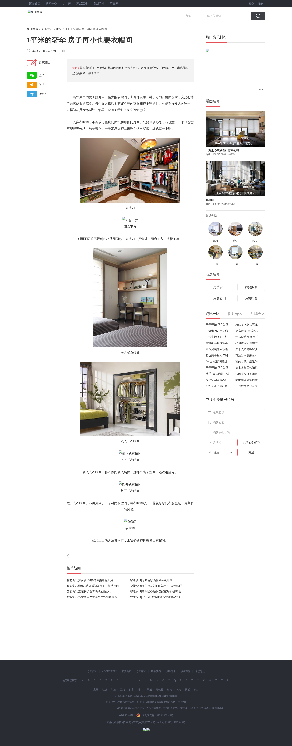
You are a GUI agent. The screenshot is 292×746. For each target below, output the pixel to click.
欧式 (255, 240)
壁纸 (149, 689)
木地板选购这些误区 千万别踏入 (219, 343)
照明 (187, 689)
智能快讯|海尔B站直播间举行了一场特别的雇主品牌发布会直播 (105, 585)
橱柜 (169, 689)
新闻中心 (51, 3)
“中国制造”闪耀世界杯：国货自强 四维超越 (219, 361)
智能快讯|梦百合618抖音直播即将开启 (90, 580)
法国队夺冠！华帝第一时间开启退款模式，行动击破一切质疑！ (248, 373)
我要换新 (251, 287)
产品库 (114, 3)
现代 (215, 240)
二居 (235, 264)
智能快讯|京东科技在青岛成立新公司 (89, 591)
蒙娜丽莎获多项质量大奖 (248, 380)
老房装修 (213, 274)
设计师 (67, 3)
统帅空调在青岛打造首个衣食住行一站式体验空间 (219, 380)
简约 (235, 240)
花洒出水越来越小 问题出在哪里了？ (248, 355)
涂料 (140, 689)
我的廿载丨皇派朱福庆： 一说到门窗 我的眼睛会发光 (248, 361)
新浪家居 (32, 29)
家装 (59, 29)
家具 (95, 689)
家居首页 (34, 3)
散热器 (159, 689)
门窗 (131, 689)
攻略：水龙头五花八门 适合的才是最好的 (248, 324)
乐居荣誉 (141, 671)
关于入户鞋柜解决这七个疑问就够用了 (248, 349)
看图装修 (98, 3)
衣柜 (178, 689)
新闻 (188, 15)
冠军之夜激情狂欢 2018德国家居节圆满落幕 (219, 386)
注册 (260, 3)
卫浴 (122, 689)
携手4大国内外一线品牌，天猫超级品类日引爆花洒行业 (219, 373)
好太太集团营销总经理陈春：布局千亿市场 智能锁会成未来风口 (248, 367)
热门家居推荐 (69, 680)
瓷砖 (113, 689)
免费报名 (251, 298)
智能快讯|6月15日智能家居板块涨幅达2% (155, 597)
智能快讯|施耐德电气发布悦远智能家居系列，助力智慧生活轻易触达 (109, 597)
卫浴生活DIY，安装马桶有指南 (219, 336)
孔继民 (210, 200)
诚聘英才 (170, 671)
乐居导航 (200, 671)
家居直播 (82, 3)
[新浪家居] (43, 12)
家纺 (196, 689)
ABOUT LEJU (109, 671)
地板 (104, 689)
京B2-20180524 (126, 715)
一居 (215, 264)
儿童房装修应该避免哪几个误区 (219, 349)
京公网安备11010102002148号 (157, 715)
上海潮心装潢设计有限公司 (222, 150)
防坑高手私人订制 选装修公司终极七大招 (219, 355)
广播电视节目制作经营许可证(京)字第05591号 (131, 722)
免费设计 (219, 287)
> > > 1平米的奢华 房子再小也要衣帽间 (67, 29)
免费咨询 (219, 298)
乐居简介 (92, 671)
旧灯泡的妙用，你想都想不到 (219, 330)
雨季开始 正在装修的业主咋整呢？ (219, 324)
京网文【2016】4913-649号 (171, 722)
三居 (255, 264)
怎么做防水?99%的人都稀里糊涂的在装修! (248, 336)
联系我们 (156, 671)
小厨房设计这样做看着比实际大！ (248, 343)
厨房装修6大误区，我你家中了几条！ (248, 330)
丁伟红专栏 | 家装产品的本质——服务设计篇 (248, 386)
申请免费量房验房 (220, 400)
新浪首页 (126, 671)
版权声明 (185, 671)
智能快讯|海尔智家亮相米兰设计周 (151, 580)
